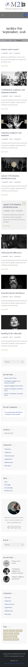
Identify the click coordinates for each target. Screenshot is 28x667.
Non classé (8, 466)
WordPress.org (8, 490)
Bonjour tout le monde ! (10, 49)
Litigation (15, 639)
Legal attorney (7, 639)
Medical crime (9, 462)
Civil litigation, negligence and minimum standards (13, 91)
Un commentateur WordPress (14, 412)
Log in (5, 481)
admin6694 (5, 53)
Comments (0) (17, 96)
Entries (7, 484)
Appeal (6, 630)
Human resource (9, 456)
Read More (4, 66)
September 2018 (8, 433)
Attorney (12, 630)
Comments (8, 487)
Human (16, 633)
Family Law (8, 452)
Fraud (5, 633)
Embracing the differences (11, 252)
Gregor (11, 633)
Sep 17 (11, 53)
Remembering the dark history (13, 293)
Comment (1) (17, 53)
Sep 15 (11, 96)
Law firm (6, 636)
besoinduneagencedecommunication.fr (14, 663)
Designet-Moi (14, 660)
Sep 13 (11, 256)
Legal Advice (8, 459)
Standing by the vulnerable (11, 333)
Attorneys (8, 449)
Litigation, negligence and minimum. (11, 134)
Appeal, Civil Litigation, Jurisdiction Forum (10, 177)
